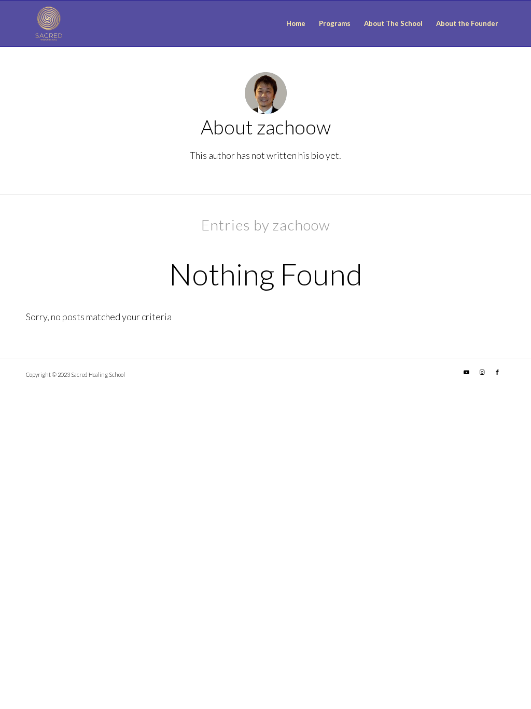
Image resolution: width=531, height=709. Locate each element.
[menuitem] (296, 23)
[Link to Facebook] (497, 372)
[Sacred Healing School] (49, 23)
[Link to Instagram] (482, 372)
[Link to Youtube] (466, 372)
